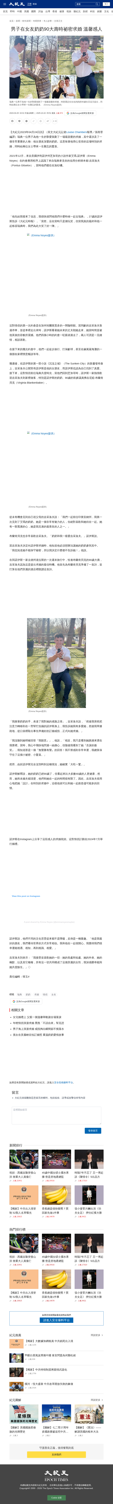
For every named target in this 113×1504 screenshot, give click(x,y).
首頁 (5, 11)
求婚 (36, 994)
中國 (19, 11)
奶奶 (28, 994)
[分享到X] (26, 121)
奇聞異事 (37, 21)
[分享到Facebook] (12, 121)
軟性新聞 (26, 21)
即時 (12, 11)
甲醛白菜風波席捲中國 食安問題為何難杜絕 (50, 1355)
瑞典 (19, 994)
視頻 (69, 11)
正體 (29, 4)
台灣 (47, 11)
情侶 (45, 994)
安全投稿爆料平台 (63, 1082)
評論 (40, 11)
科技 (92, 11)
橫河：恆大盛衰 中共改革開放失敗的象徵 (49, 1383)
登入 (106, 4)
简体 (35, 4)
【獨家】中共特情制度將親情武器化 (46, 1369)
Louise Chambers (76, 132)
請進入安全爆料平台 (56, 1320)
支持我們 (56, 1454)
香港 (54, 11)
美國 (26, 11)
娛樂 (99, 11)
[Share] (11, 1180)
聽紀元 (77, 11)
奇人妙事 (48, 21)
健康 (61, 11)
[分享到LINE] (19, 121)
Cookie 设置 (56, 1498)
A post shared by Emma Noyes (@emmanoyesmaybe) (49, 922)
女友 (53, 994)
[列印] (41, 121)
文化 (106, 11)
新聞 (18, 21)
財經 (85, 11)
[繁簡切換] (55, 121)
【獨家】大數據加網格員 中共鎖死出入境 (49, 1341)
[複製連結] (33, 121)
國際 (33, 11)
